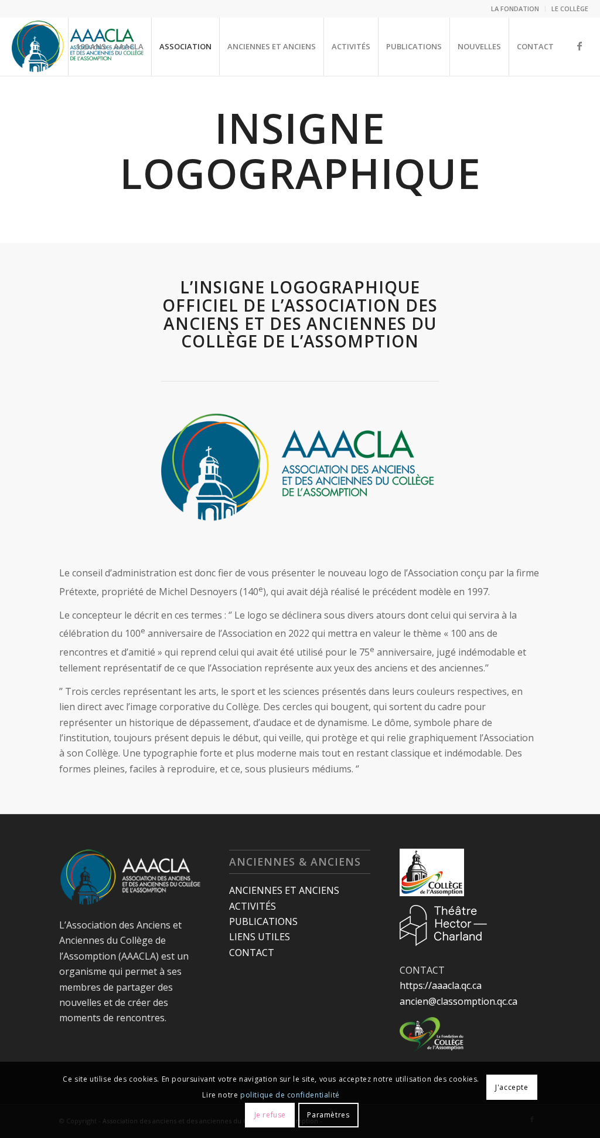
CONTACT (251, 952)
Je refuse (270, 1115)
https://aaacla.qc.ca (441, 985)
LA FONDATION (515, 8)
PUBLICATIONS (263, 921)
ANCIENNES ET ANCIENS (284, 890)
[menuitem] (515, 9)
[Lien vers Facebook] (579, 46)
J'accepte (511, 1087)
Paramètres (328, 1115)
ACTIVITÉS (252, 906)
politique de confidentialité (290, 1095)
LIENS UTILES (259, 936)
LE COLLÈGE (569, 8)
